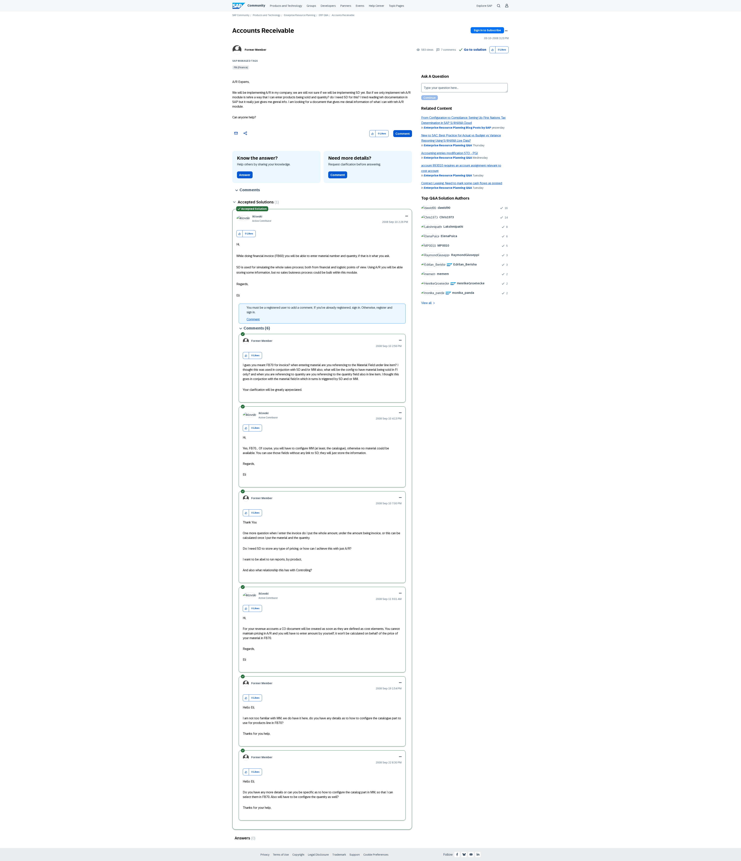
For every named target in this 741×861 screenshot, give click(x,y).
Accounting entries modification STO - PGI (449, 153)
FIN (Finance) (241, 67)
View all (426, 303)
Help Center (376, 5)
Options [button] (506, 30)
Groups (311, 5)
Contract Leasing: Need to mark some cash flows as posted (461, 183)
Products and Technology (286, 5)
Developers (328, 5)
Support (354, 854)
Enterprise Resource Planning (299, 15)
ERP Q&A (323, 15)
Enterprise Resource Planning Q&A (448, 145)
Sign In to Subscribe (487, 30)
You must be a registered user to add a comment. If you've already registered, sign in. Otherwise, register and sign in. (319, 310)
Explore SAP (484, 5)
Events (360, 5)
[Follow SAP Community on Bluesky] (464, 854)
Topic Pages (396, 5)
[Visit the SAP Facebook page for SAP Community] (457, 854)
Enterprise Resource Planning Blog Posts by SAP (457, 127)
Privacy (265, 854)
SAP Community (240, 15)
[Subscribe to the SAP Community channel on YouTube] (471, 854)
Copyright (298, 854)
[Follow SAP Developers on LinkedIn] (478, 854)
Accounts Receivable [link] (343, 15)
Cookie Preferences (375, 854)
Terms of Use (281, 854)
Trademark (339, 854)
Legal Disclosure (318, 854)
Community (256, 5)
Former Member (255, 49)
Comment (402, 133)
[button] (493, 49)
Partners (345, 5)
